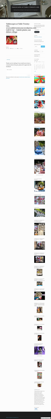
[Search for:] (39, 46)
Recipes (23, 18)
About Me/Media (17, 18)
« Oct (35, 71)
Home (8, 18)
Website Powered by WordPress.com (12, 417)
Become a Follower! (37, 23)
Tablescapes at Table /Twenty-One (25, 7)
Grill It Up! (8, 59)
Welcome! (11, 18)
